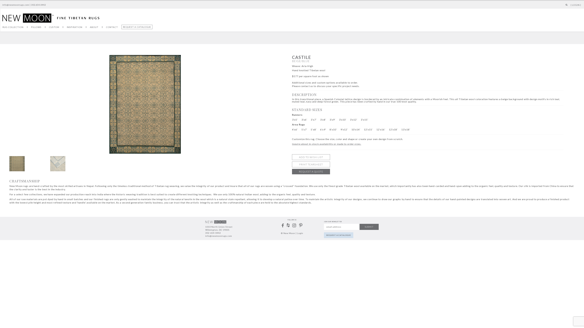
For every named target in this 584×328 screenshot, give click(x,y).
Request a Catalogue (137, 27)
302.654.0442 (38, 4)
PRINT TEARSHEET (311, 164)
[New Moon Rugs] (50, 17)
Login (300, 233)
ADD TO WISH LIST (311, 157)
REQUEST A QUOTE (311, 171)
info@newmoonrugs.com (15, 4)
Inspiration (74, 27)
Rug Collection (12, 27)
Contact (112, 27)
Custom (54, 27)
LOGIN (576, 5)
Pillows (36, 27)
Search (565, 6)
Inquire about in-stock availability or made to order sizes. (326, 143)
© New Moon (288, 233)
